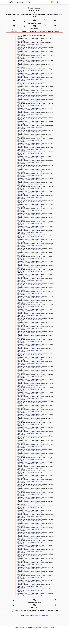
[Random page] (34, 20)
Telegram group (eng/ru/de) (34, 627)
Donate (44, 627)
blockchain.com (44, 615)
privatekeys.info (21, 2)
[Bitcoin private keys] (52, 2)
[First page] (14, 20)
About (16, 627)
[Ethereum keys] (58, 2)
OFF (14, 31)
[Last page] (55, 20)
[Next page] (45, 20)
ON (11, 31)
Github (52, 627)
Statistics (21, 627)
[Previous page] (24, 20)
